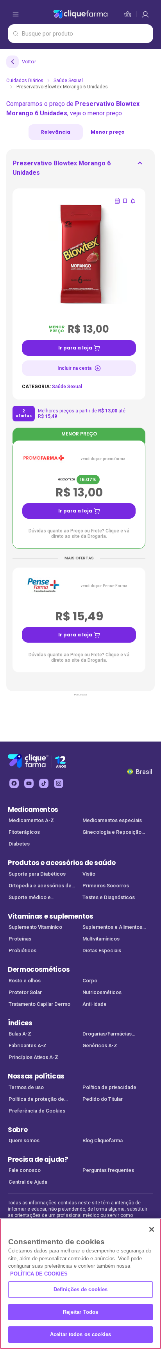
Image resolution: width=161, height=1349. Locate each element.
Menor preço (108, 132)
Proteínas (20, 939)
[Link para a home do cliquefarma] (80, 14)
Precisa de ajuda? (38, 1159)
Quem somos (24, 1140)
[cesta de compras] (145, 14)
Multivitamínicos (101, 939)
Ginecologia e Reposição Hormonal (111, 833)
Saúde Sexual (68, 80)
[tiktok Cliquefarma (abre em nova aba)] (44, 783)
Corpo (89, 981)
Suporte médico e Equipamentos (30, 898)
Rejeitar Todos (80, 1312)
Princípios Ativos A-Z (33, 1057)
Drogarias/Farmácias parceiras (107, 1034)
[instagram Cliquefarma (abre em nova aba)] (58, 783)
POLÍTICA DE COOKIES (39, 1274)
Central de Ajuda (28, 1182)
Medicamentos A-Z (31, 820)
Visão (88, 874)
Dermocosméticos (39, 969)
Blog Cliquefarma (102, 1140)
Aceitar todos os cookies (80, 1334)
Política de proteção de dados (36, 1100)
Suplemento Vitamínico (35, 927)
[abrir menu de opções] (15, 14)
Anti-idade (94, 1004)
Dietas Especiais (101, 950)
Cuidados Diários (24, 80)
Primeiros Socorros (105, 886)
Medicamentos (33, 809)
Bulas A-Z (20, 1034)
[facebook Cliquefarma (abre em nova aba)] (14, 783)
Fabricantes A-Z (28, 1045)
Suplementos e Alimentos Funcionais (112, 928)
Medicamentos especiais (112, 820)
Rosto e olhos (25, 981)
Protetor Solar (25, 992)
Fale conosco (25, 1170)
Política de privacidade (109, 1087)
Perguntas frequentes (108, 1170)
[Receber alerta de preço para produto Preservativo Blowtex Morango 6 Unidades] (133, 201)
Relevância (55, 132)
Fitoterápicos (24, 832)
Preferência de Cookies (37, 1111)
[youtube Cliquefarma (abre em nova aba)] (29, 783)
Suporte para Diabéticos (37, 874)
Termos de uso (26, 1087)
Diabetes (19, 844)
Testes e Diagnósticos (108, 897)
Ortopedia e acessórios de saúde (40, 886)
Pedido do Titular (102, 1099)
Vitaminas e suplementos (50, 916)
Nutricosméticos (102, 992)
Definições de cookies (81, 1289)
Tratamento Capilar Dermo (39, 1004)
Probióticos (22, 950)
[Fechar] (151, 1229)
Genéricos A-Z (99, 1045)
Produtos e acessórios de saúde (61, 862)
